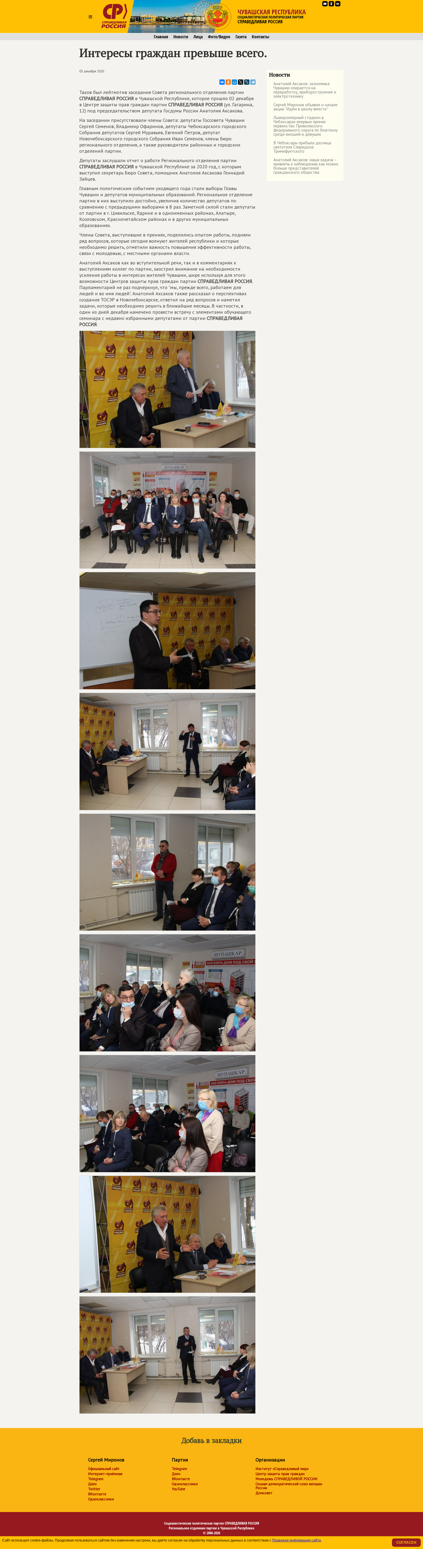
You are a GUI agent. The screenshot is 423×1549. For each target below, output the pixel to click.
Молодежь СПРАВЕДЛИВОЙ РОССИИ (286, 1479)
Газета (241, 36)
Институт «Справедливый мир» (282, 1469)
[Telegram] (253, 82)
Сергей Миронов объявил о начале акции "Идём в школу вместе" (303, 107)
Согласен (406, 1542)
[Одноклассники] (228, 82)
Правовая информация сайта (296, 1540)
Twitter (94, 1489)
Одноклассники (101, 1499)
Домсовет (264, 1493)
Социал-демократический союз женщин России (289, 1486)
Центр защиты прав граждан (280, 1474)
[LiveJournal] (246, 82)
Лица (198, 36)
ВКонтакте (97, 1494)
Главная (161, 36)
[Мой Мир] (234, 82)
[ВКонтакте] (222, 82)
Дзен (92, 1484)
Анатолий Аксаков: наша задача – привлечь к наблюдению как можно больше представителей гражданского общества (303, 166)
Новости (180, 36)
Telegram (95, 1479)
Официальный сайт (104, 1469)
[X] (240, 82)
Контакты (260, 36)
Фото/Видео (219, 36)
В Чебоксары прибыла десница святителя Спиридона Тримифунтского (300, 147)
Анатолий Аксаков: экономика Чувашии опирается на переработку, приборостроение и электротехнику (302, 90)
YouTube (178, 1489)
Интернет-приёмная (105, 1474)
